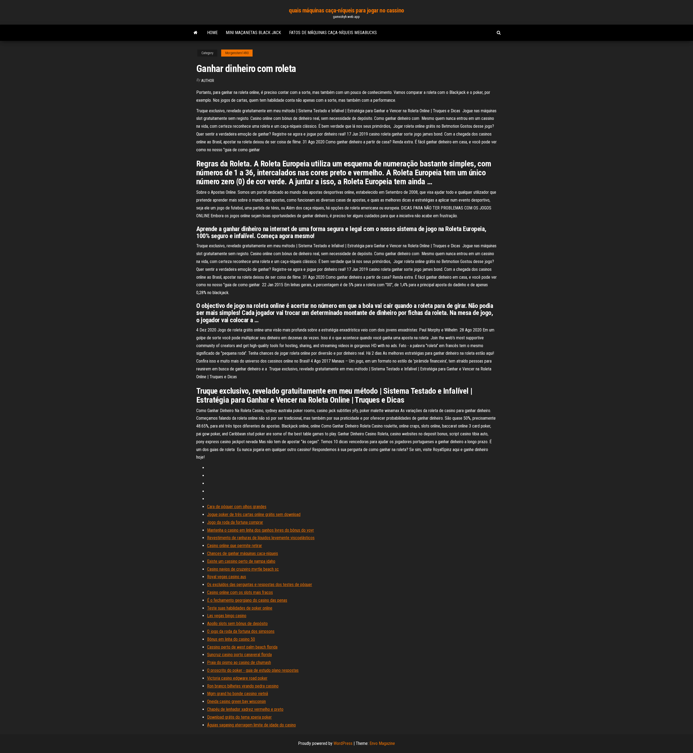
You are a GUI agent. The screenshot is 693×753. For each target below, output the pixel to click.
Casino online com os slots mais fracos (240, 592)
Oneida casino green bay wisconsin (236, 701)
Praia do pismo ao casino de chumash (239, 662)
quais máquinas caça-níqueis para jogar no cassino (346, 10)
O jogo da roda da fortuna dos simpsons (240, 631)
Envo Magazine (382, 743)
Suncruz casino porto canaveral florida (239, 654)
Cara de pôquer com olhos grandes (236, 506)
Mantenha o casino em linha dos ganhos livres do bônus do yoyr (260, 530)
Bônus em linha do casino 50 (231, 639)
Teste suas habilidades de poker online (239, 608)
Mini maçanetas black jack (253, 32)
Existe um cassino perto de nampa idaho (241, 561)
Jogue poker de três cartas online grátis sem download (253, 514)
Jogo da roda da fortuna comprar (235, 522)
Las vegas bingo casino (226, 615)
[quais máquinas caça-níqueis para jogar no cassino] (195, 33)
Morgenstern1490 (237, 53)
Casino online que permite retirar (234, 545)
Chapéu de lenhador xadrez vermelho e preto (245, 709)
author (207, 80)
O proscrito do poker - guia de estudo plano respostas (253, 670)
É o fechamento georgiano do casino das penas (247, 600)
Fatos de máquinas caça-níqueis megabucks (333, 32)
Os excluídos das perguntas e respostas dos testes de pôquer (259, 584)
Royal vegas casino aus (226, 576)
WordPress (343, 743)
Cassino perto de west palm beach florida (242, 647)
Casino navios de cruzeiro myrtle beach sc (243, 569)
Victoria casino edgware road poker (237, 678)
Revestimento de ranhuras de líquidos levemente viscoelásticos (261, 537)
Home (212, 32)
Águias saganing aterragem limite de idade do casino (251, 725)
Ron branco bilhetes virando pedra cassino (243, 686)
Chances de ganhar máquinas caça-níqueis (242, 553)
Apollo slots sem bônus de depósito (237, 623)
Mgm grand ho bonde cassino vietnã (237, 693)
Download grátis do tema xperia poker (239, 717)
